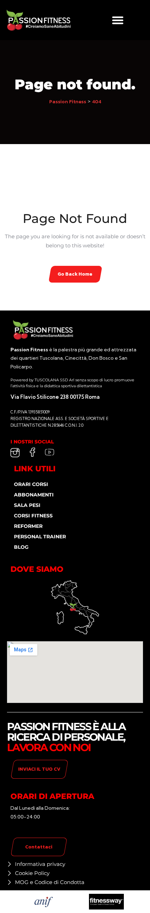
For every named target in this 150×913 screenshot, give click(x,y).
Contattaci (38, 847)
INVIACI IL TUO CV (39, 769)
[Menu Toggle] (117, 20)
